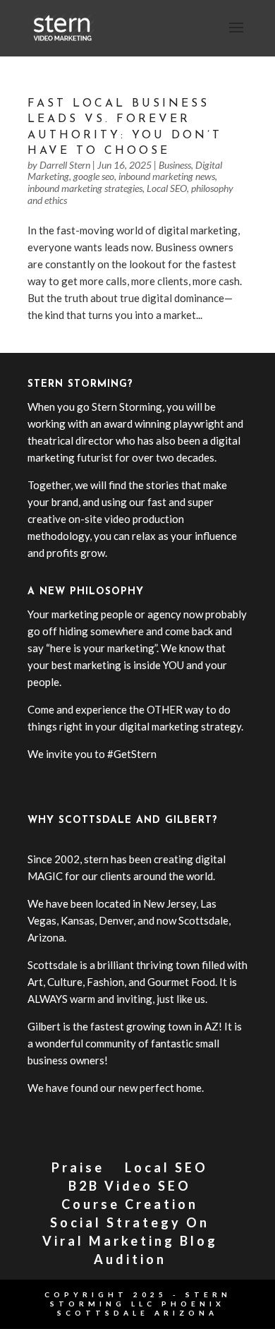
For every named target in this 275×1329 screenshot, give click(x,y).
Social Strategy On (129, 1222)
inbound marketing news (166, 176)
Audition (130, 1259)
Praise (77, 1167)
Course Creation (129, 1204)
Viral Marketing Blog (130, 1241)
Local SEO (167, 188)
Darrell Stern (64, 165)
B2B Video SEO (129, 1185)
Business (175, 165)
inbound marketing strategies (85, 188)
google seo (93, 176)
